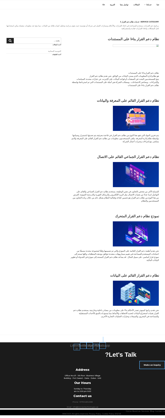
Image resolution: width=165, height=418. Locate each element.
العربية (112, 5)
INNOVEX (66, 414)
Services (145, 411)
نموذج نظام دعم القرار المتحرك (137, 216)
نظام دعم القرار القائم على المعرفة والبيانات (128, 100)
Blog (152, 411)
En (104, 5)
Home (129, 411)
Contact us (160, 411)
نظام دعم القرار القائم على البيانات (134, 275)
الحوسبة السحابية (54, 51)
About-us (136, 411)
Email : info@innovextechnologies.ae (82, 407)
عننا (158, 5)
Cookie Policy (108, 414)
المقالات (136, 5)
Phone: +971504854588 (82, 402)
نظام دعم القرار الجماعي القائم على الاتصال (128, 157)
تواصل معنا (124, 5)
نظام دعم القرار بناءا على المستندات (133, 39)
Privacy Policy (95, 414)
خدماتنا (149, 5)
